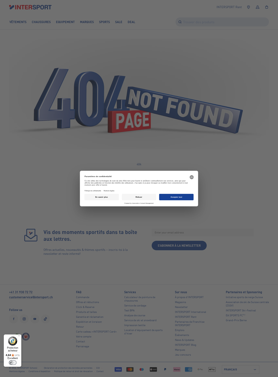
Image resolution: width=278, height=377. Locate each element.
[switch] (12, 362)
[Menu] (19, 336)
